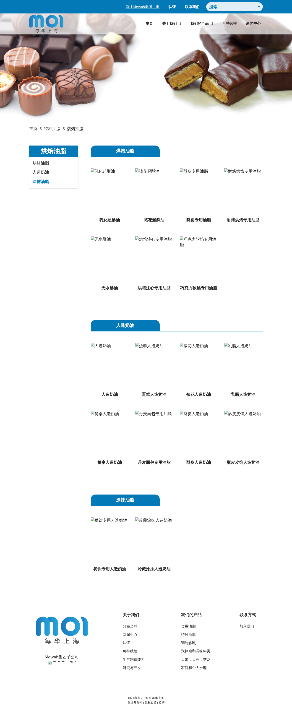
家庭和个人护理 (194, 667)
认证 (172, 7)
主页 (149, 23)
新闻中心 (253, 23)
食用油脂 (188, 626)
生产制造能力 (134, 659)
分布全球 (130, 626)
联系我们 (192, 7)
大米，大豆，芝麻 (195, 659)
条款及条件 (135, 703)
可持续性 (229, 23)
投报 (162, 703)
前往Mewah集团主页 (142, 7)
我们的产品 (199, 23)
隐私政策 (150, 703)
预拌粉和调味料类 (195, 651)
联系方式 (248, 614)
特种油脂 (52, 128)
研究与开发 (132, 667)
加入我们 (247, 626)
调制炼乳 (188, 643)
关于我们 (169, 23)
